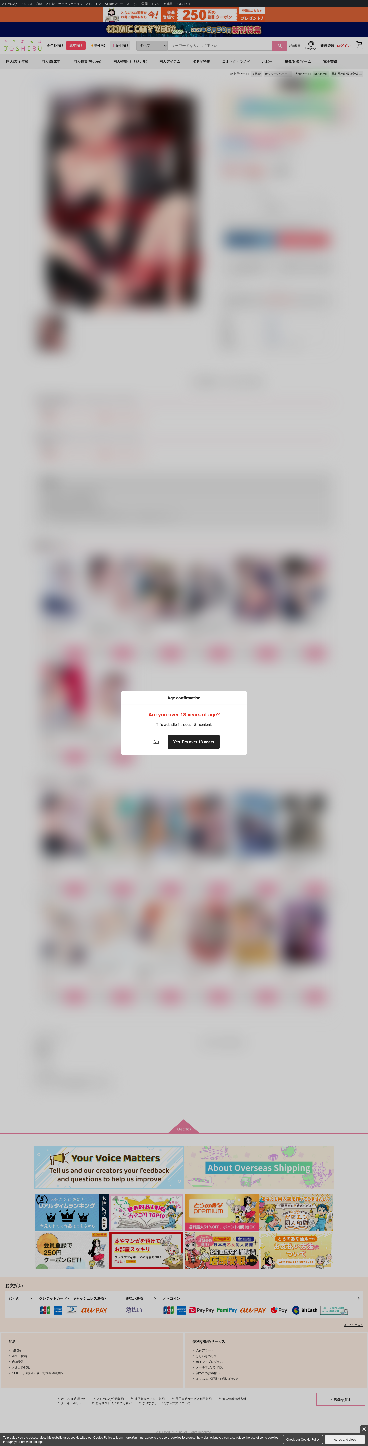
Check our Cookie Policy (303, 1439)
